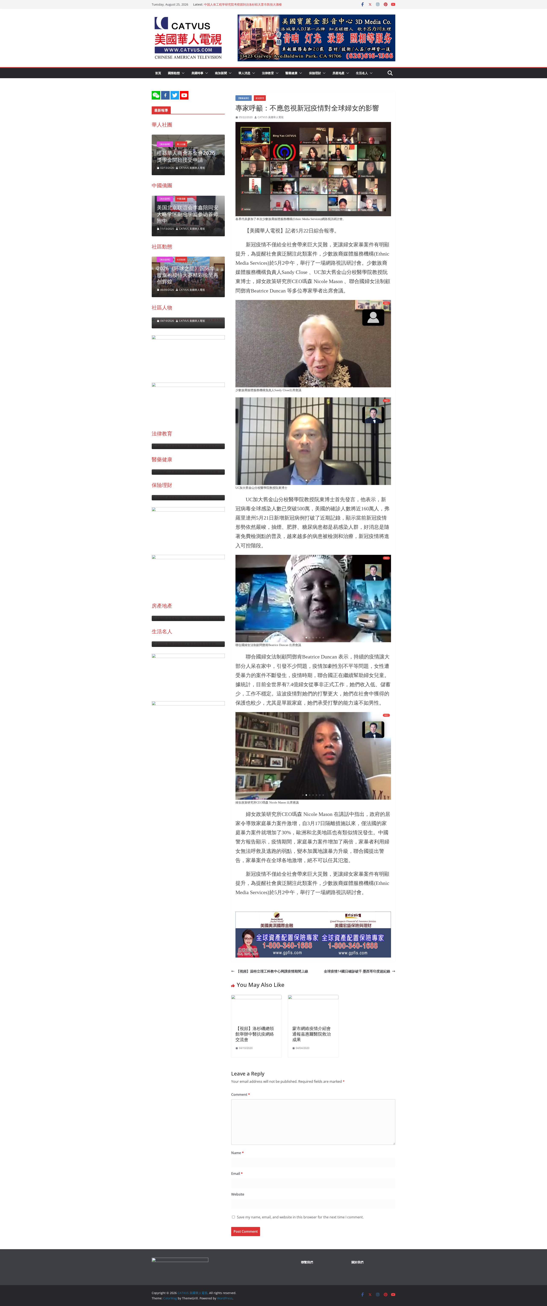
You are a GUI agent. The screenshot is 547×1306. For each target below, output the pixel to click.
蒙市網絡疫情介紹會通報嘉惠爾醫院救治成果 (311, 1033)
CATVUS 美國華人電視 (271, 117)
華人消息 (244, 73)
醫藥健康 (291, 73)
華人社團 (162, 124)
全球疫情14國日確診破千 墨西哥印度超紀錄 (357, 971)
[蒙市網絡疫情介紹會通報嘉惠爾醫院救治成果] (313, 998)
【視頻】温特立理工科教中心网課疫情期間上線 (272, 971)
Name (237, 1152)
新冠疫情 (260, 98)
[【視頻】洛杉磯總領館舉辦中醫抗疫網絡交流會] (256, 998)
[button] (182, 73)
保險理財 (315, 73)
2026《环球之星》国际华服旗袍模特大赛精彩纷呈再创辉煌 (187, 275)
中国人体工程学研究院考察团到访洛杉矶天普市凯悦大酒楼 (243, 4)
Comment (240, 1094)
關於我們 (357, 1262)
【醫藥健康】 (243, 98)
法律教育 (268, 73)
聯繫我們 (307, 1262)
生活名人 (362, 73)
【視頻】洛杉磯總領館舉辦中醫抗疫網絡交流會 (254, 1033)
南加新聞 (221, 73)
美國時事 (197, 73)
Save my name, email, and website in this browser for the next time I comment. (300, 1217)
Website (237, 1194)
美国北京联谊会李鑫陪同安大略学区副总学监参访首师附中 (187, 214)
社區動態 (162, 246)
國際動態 (174, 73)
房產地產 (338, 73)
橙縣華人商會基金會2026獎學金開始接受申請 (186, 156)
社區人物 (162, 307)
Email (237, 1173)
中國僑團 (162, 185)
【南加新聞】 (165, 144)
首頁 (158, 73)
